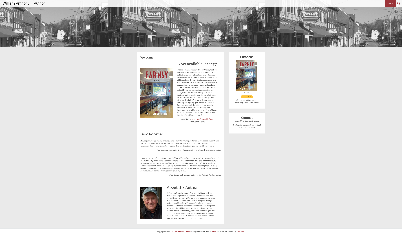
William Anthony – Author (24, 3)
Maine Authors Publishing (202, 119)
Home (390, 3)
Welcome (146, 57)
